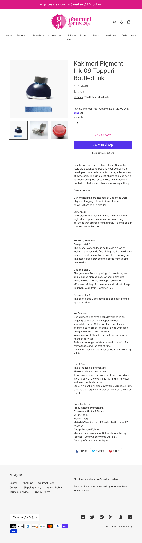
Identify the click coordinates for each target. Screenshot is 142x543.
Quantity (78, 117)
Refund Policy (54, 487)
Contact (14, 487)
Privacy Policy (42, 491)
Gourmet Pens (46, 482)
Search (13, 482)
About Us (28, 482)
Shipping (78, 96)
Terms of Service (19, 491)
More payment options (103, 153)
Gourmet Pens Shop (123, 526)
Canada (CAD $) (23, 517)
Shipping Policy (32, 487)
